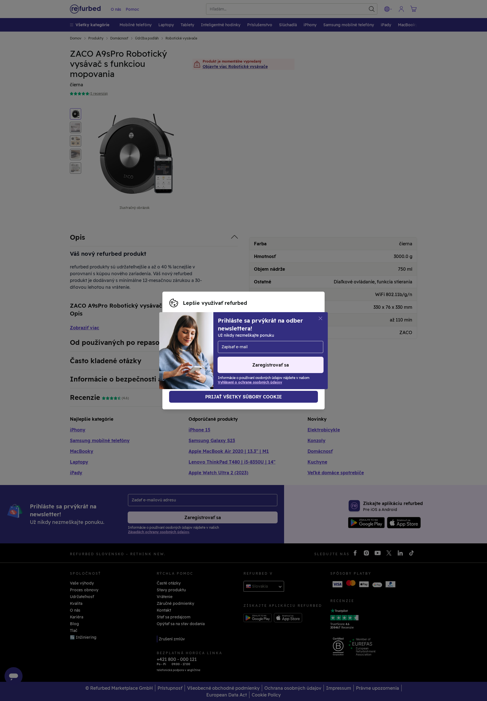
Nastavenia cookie (187, 344)
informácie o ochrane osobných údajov (207, 350)
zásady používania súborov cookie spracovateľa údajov (223, 356)
